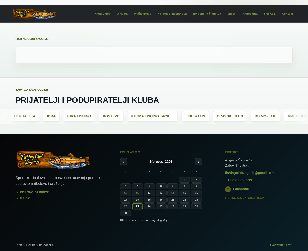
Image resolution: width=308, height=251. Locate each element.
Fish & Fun (173, 116)
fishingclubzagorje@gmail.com (249, 173)
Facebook (238, 189)
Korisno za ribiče (34, 192)
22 (184, 199)
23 (196, 199)
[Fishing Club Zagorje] (40, 13)
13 (161, 193)
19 (149, 199)
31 (125, 213)
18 (137, 199)
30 (196, 206)
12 (149, 193)
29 (184, 206)
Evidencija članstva (207, 13)
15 (184, 193)
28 (172, 206)
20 (161, 199)
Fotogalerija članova (172, 13)
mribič (25, 198)
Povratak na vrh (281, 244)
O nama (122, 13)
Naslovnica (102, 13)
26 (149, 206)
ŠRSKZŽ (270, 13)
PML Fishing (277, 116)
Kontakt (287, 13)
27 (161, 206)
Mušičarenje (142, 13)
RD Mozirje (243, 116)
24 (125, 206)
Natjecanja (250, 13)
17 (125, 199)
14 (172, 193)
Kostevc (89, 116)
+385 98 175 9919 (238, 180)
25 (137, 206)
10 (125, 193)
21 (172, 199)
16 (196, 193)
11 (137, 193)
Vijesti (231, 13)
